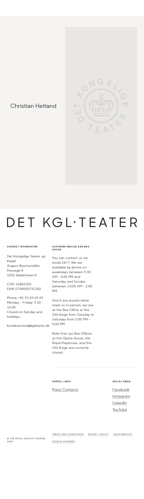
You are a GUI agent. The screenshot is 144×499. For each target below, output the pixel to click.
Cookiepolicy (123, 434)
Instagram (121, 396)
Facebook (121, 389)
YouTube (120, 409)
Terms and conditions (68, 434)
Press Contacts (65, 389)
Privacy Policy (98, 434)
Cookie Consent (63, 441)
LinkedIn (120, 402)
